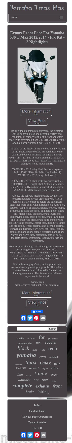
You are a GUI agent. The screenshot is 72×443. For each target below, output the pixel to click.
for (42, 337)
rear (45, 379)
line (20, 374)
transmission (25, 343)
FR (40, 428)
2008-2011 (21, 368)
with (43, 350)
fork (38, 342)
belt (36, 380)
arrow (54, 368)
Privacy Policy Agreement (37, 416)
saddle (20, 338)
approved (18, 365)
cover (42, 356)
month (28, 376)
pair (57, 363)
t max (45, 362)
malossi (24, 379)
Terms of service (37, 422)
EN (34, 428)
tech (52, 348)
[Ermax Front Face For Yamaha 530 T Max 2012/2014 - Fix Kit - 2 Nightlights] (37, 76)
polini (54, 381)
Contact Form (37, 411)
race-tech (34, 368)
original (53, 357)
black (23, 348)
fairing (43, 391)
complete (22, 385)
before (45, 368)
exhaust (42, 386)
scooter (51, 342)
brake (30, 392)
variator (31, 338)
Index (37, 405)
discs (54, 374)
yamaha (26, 355)
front (57, 386)
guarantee (53, 338)
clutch (35, 350)
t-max (40, 373)
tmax (31, 362)
